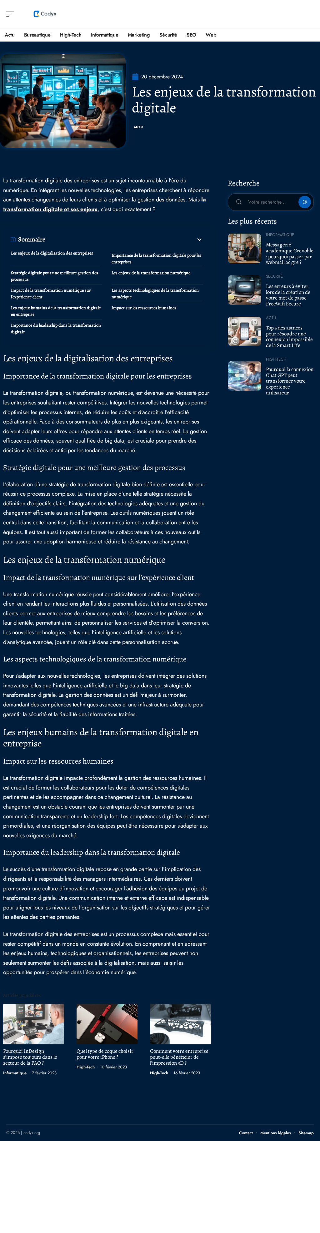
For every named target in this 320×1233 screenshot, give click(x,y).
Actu (138, 127)
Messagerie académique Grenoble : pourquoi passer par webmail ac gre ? (289, 253)
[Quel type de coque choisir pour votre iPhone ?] (107, 1024)
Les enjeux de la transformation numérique (151, 273)
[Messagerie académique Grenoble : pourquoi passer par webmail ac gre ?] (244, 248)
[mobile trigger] (11, 14)
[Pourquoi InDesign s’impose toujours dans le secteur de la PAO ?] (33, 1024)
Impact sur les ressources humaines (144, 308)
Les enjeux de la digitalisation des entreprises (52, 253)
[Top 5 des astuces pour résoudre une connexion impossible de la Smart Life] (244, 331)
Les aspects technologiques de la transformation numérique (155, 293)
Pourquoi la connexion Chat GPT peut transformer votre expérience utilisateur (289, 381)
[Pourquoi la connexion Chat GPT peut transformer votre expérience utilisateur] (244, 375)
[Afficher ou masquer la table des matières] (124, 239)
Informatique (15, 1073)
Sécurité (274, 276)
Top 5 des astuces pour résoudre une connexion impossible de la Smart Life (289, 336)
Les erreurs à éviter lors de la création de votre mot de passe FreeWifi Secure (288, 295)
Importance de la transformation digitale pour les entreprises (156, 258)
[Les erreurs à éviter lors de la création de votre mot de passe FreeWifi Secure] (244, 290)
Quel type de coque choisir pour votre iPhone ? (105, 1054)
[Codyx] (45, 14)
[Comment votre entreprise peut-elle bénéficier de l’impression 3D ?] (180, 1024)
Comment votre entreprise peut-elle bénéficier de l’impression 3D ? (179, 1057)
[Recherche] (309, 14)
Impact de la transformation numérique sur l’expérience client (51, 293)
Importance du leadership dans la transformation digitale (56, 328)
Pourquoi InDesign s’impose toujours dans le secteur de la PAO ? (30, 1057)
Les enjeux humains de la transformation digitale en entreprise (56, 311)
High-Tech (86, 1067)
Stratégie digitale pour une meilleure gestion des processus (54, 276)
